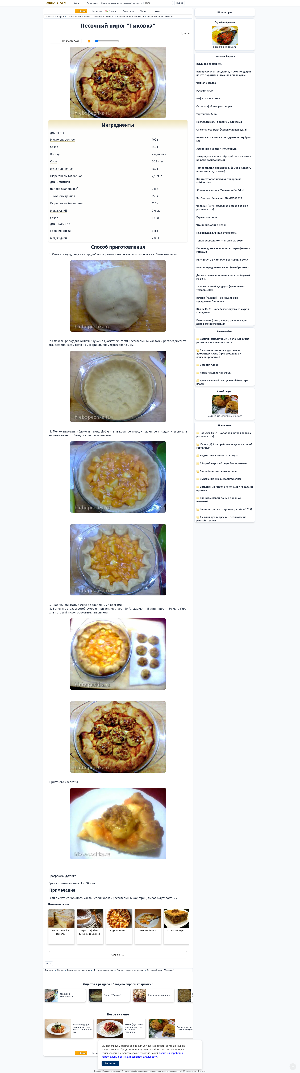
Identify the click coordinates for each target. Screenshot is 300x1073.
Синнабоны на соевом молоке (218, 471)
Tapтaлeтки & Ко (206, 114)
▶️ (89, 41)
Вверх (49, 963)
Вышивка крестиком (209, 63)
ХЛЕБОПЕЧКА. (56, 2)
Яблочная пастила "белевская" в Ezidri (220, 190)
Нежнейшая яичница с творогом (216, 232)
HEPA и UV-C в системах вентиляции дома (222, 259)
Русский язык (204, 90)
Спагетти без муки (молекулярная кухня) (221, 129)
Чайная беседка (206, 82)
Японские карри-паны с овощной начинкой (121, 3)
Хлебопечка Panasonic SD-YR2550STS (219, 198)
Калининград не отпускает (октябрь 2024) (222, 267)
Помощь (97, 1071)
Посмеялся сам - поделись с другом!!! (219, 121)
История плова (208, 364)
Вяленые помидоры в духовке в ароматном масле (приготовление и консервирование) (218, 354)
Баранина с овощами (224, 47)
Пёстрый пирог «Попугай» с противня (223, 463)
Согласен (110, 1063)
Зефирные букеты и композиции (216, 148)
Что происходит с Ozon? (211, 225)
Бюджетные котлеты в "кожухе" (224, 416)
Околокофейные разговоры (214, 106)
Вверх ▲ (202, 1071)
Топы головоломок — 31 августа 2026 (219, 240)
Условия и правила (111, 1071)
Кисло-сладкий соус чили (215, 372)
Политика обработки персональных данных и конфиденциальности (151, 1071)
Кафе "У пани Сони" (208, 98)
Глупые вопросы (206, 217)
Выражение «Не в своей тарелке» (220, 479)
